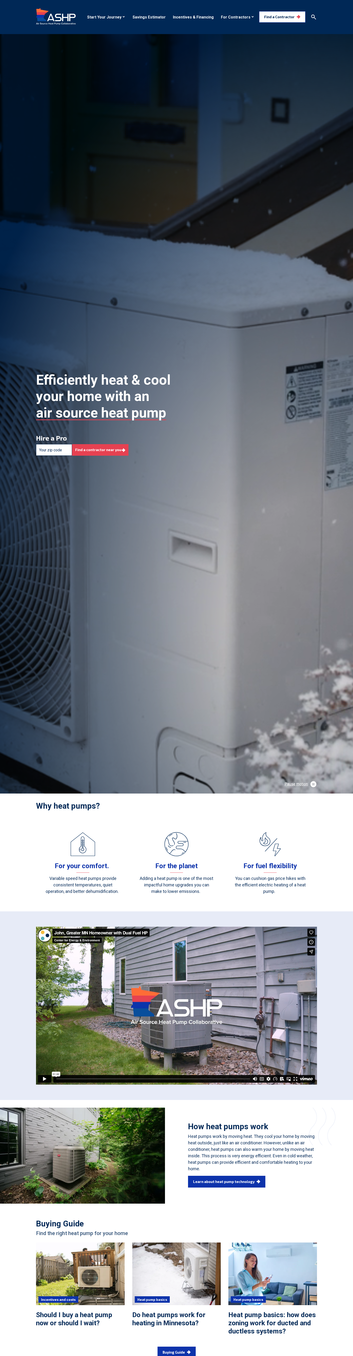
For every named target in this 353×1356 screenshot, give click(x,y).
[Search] (313, 17)
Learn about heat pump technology (224, 1181)
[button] (106, 17)
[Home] (56, 16)
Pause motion (296, 784)
